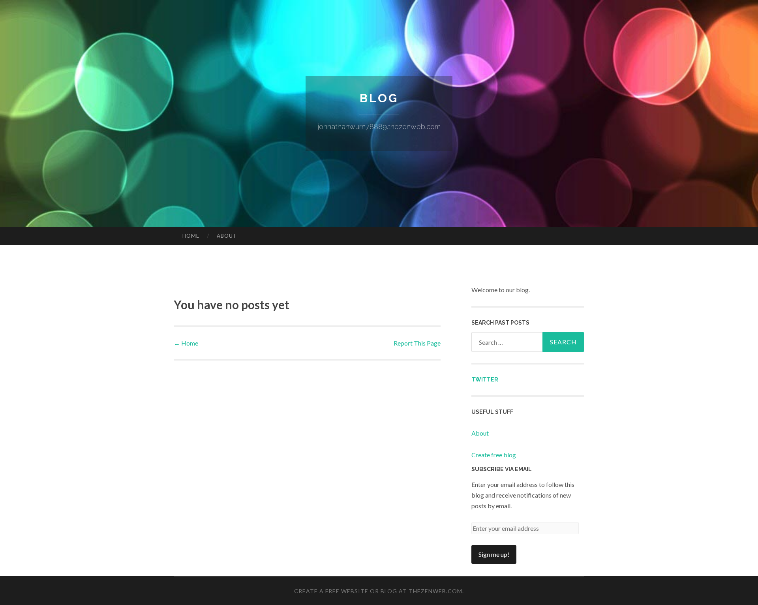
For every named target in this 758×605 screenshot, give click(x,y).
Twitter (484, 379)
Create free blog (493, 454)
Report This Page (417, 343)
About (227, 236)
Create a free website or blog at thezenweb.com (378, 591)
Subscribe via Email (501, 469)
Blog (379, 98)
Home (190, 236)
